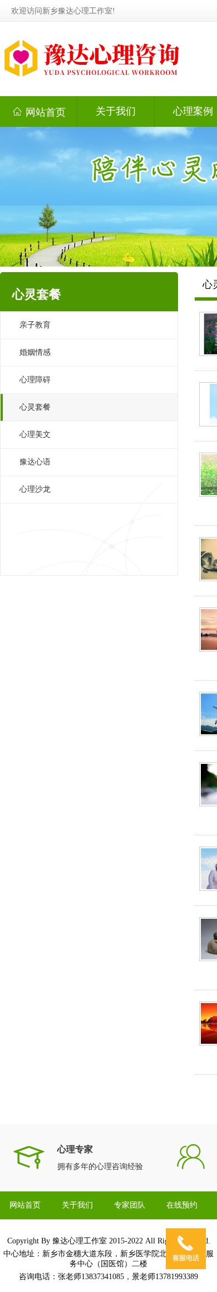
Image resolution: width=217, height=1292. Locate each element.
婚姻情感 (35, 352)
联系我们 (25, 1233)
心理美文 (35, 434)
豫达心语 (35, 462)
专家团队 (129, 1205)
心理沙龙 (35, 489)
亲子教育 (35, 325)
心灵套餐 (35, 407)
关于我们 (116, 111)
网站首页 (39, 112)
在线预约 (182, 1205)
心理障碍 (35, 380)
